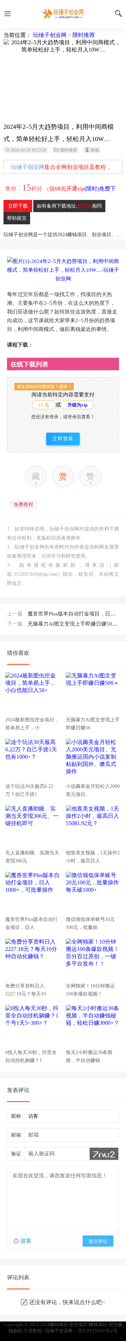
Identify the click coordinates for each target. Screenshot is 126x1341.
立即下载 (18, 206)
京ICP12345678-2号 (98, 1330)
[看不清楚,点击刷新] (104, 1154)
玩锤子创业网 (49, 35)
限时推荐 (83, 35)
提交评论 (98, 1241)
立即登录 (63, 438)
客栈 (95, 150)
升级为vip (78, 405)
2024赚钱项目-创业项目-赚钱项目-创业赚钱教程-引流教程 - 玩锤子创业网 (63, 14)
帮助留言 (17, 218)
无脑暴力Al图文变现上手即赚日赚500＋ (63, 624)
